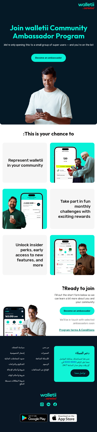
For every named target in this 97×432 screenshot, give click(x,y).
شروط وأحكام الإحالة (16, 369)
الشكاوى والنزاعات (17, 364)
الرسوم (46, 364)
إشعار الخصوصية (17, 353)
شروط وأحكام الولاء (16, 375)
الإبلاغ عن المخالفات (40, 369)
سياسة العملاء (18, 347)
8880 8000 (70, 362)
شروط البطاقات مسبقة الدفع (15, 382)
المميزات (45, 353)
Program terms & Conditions (76, 329)
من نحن (46, 347)
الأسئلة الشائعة (42, 358)
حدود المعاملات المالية (15, 358)
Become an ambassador (48, 57)
